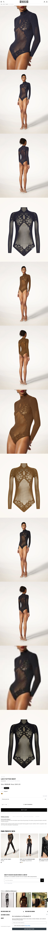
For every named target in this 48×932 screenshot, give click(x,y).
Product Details (5, 816)
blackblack (20, 862)
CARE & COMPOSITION (17, 816)
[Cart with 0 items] (46, 1)
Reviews (37, 816)
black (1, 862)
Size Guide (45, 795)
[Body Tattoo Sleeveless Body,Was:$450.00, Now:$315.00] (29, 845)
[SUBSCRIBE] (42, 880)
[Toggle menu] (1, 1)
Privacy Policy (9, 883)
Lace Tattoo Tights (6, 859)
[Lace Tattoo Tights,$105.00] (10, 845)
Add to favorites (28, 804)
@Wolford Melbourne (11, 891)
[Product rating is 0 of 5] (3, 780)
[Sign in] (44, 1)
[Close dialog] (47, 914)
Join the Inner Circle (29, 929)
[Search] (3, 1)
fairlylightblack (39, 862)
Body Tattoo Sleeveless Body (27, 859)
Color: (4, 791)
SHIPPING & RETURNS (28, 816)
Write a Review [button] (17, 780)
